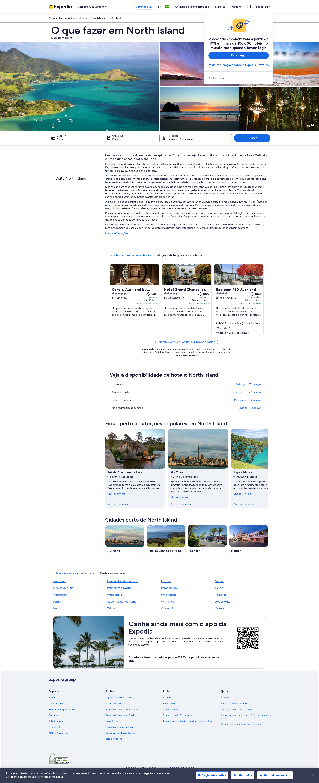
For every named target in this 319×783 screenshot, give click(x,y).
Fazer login (263, 6)
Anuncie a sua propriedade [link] (62, 709)
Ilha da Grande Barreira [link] (122, 581)
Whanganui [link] (60, 595)
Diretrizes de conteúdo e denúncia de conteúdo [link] (187, 721)
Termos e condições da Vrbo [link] (177, 715)
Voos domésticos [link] (114, 721)
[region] (159, 775)
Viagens (236, 6)
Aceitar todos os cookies (275, 775)
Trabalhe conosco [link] (57, 703)
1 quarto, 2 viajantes (181, 139)
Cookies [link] (167, 697)
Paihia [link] (57, 602)
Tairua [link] (111, 608)
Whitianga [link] (168, 602)
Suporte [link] (224, 697)
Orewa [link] (219, 608)
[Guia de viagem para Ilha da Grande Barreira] (166, 540)
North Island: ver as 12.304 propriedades (187, 342)
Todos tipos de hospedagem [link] (120, 732)
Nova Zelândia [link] (98, 17)
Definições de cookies (212, 775)
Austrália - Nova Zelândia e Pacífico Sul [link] (68, 17)
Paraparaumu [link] (170, 588)
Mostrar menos (116, 493)
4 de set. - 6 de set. (250, 407)
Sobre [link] (52, 697)
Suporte (220, 6)
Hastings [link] (221, 595)
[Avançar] (268, 468)
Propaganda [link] (55, 727)
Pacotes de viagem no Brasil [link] (120, 715)
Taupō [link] (219, 588)
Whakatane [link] (114, 595)
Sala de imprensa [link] (57, 721)
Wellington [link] (168, 595)
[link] (238, 78)
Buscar (252, 138)
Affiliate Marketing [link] (58, 732)
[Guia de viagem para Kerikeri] (207, 540)
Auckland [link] (59, 581)
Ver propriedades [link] (117, 504)
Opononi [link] (167, 608)
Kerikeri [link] (166, 581)
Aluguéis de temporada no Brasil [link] (122, 709)
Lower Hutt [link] (222, 602)
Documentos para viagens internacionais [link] (240, 724)
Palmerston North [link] (119, 588)
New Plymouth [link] (63, 588)
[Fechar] (313, 775)
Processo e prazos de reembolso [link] (236, 709)
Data (60, 139)
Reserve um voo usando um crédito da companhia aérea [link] (245, 717)
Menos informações (116, 233)
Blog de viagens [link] (114, 738)
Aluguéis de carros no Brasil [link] (119, 727)
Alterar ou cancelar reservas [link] (234, 703)
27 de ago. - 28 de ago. (248, 392)
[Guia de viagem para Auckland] (124, 540)
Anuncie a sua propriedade (192, 6)
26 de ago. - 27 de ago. (248, 384)
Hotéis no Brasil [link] (113, 703)
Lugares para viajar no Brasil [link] (119, 697)
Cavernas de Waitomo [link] (122, 602)
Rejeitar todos (243, 775)
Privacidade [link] (169, 703)
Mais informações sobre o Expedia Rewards (239, 65)
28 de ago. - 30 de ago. (247, 400)
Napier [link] (219, 581)
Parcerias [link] (53, 715)
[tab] (130, 255)
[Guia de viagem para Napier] (248, 540)
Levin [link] (56, 608)
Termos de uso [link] (170, 709)
